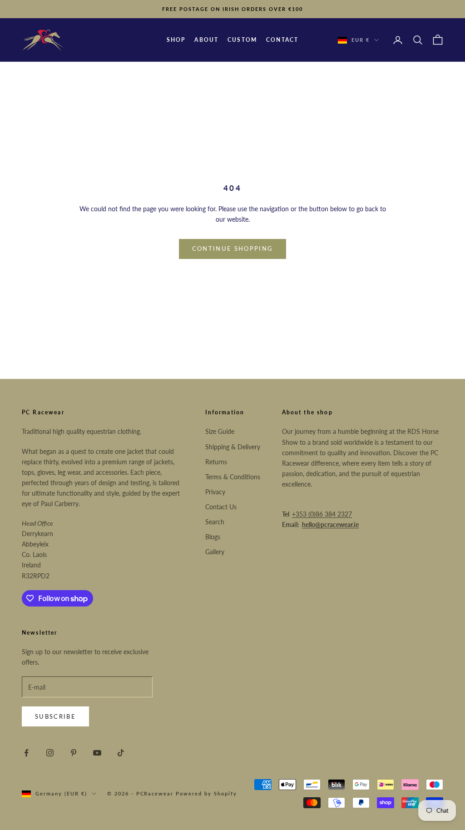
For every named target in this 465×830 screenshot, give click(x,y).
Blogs (212, 537)
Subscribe (55, 716)
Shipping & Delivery (232, 447)
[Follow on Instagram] (49, 752)
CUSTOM (242, 39)
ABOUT (206, 39)
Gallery (214, 552)
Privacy (215, 492)
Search (214, 522)
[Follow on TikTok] (120, 752)
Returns (216, 462)
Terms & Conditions (232, 477)
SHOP (176, 39)
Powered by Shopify (206, 793)
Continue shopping (232, 248)
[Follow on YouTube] (97, 752)
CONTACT (282, 39)
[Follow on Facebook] (26, 752)
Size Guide (219, 431)
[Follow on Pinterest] (73, 752)
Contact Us (221, 507)
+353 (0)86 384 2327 (322, 514)
